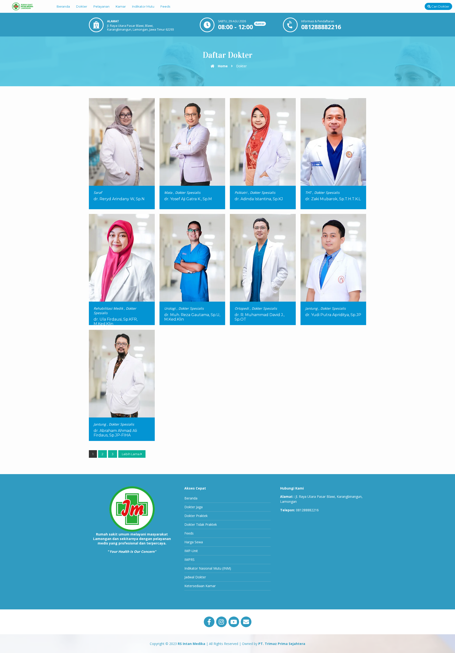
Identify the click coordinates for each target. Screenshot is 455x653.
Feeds (165, 6)
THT (308, 192)
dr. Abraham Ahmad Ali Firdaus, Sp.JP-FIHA (115, 432)
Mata (168, 192)
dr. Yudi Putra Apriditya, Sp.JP (333, 315)
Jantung (311, 308)
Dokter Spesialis (187, 192)
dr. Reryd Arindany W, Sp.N (119, 199)
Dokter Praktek (196, 515)
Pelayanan (101, 6)
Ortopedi (242, 308)
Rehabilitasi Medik (108, 308)
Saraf (98, 192)
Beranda (63, 6)
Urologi (170, 308)
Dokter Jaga (193, 507)
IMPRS (189, 559)
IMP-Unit (191, 551)
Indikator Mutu (143, 6)
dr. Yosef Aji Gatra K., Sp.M (188, 199)
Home (222, 66)
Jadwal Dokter (195, 577)
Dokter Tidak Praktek (200, 524)
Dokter (81, 6)
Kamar (121, 6)
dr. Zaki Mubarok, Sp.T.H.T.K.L (333, 199)
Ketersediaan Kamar (200, 586)
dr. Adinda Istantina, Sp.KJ (259, 199)
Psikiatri (241, 192)
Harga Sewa (193, 542)
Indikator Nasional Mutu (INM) (207, 568)
